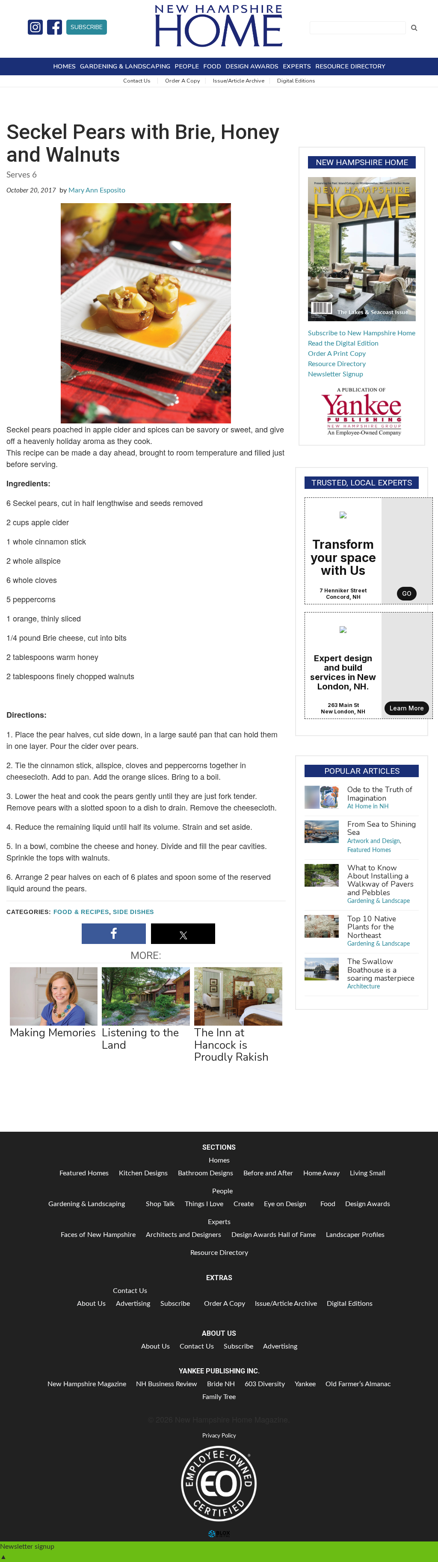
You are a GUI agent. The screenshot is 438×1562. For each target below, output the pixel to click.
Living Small (367, 1173)
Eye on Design (285, 1204)
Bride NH (221, 1384)
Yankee (305, 1384)
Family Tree (219, 1396)
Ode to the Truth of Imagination (379, 793)
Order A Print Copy (337, 353)
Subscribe (87, 27)
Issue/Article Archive (238, 81)
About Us (91, 1303)
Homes (64, 66)
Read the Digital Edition (343, 343)
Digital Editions (296, 81)
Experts (297, 66)
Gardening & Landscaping (125, 66)
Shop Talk (160, 1204)
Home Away (321, 1173)
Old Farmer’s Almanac (358, 1384)
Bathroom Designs (205, 1173)
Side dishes (133, 912)
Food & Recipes (81, 912)
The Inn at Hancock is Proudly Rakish (231, 1044)
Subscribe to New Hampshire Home (361, 333)
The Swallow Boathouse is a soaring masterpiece (380, 969)
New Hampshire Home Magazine (219, 25)
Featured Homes (369, 850)
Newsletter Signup (335, 374)
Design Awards (251, 66)
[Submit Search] (414, 27)
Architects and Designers (183, 1234)
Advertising (133, 1303)
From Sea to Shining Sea (381, 828)
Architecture (363, 987)
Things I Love (204, 1204)
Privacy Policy (219, 1435)
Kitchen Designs (143, 1173)
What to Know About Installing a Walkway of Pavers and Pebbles (380, 880)
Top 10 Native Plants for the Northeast (371, 927)
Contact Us (137, 81)
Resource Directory (350, 66)
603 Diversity (265, 1384)
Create (244, 1204)
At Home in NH (368, 807)
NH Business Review (166, 1384)
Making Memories (53, 1032)
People (187, 66)
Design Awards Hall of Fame (273, 1234)
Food (212, 66)
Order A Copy (182, 81)
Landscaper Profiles (355, 1234)
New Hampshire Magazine (86, 1384)
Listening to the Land (140, 1038)
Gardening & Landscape (378, 901)
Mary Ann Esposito (96, 190)
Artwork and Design (373, 841)
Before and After (268, 1173)
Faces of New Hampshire (98, 1234)
